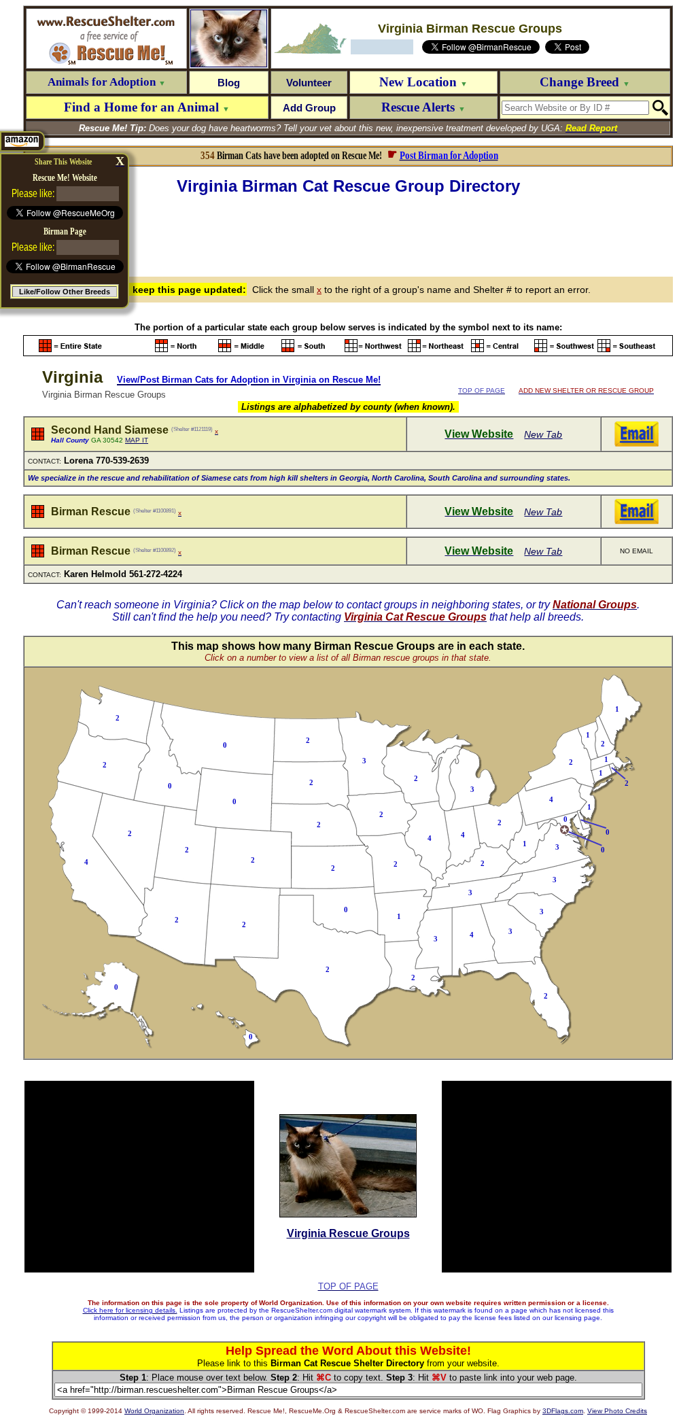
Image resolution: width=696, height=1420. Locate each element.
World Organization (154, 1411)
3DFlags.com (562, 1411)
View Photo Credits (617, 1411)
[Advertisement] (348, 233)
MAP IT (136, 440)
